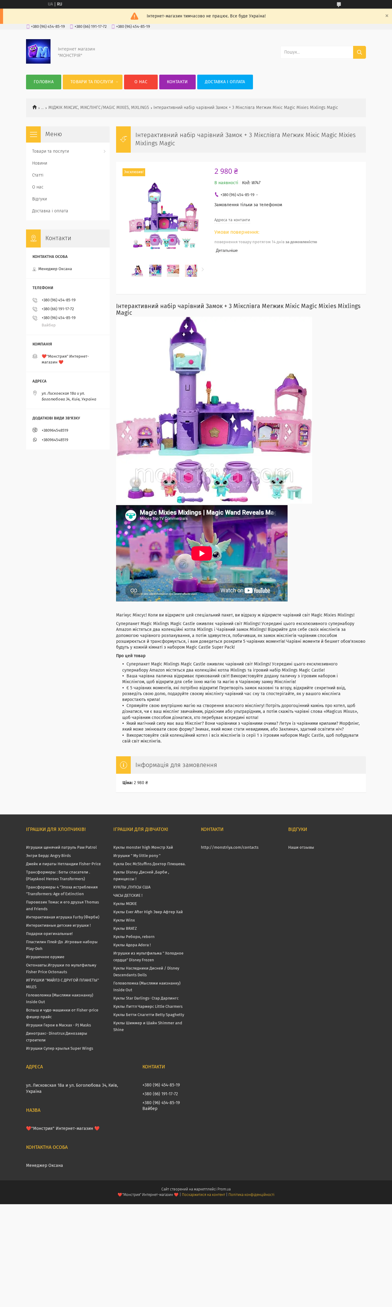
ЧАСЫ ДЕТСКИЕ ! (127, 896)
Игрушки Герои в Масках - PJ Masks (58, 1025)
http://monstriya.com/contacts (229, 848)
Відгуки (39, 199)
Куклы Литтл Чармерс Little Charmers (148, 1007)
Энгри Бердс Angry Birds (48, 856)
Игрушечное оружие (45, 957)
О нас (140, 82)
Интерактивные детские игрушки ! (58, 926)
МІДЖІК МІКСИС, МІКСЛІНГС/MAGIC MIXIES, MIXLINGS (98, 108)
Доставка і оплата (225, 82)
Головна (44, 82)
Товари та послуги (91, 82)
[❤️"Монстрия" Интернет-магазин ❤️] (38, 62)
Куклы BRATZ (125, 929)
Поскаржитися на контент (203, 1195)
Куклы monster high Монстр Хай (143, 848)
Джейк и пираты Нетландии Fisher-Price (63, 864)
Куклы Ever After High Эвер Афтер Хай (148, 912)
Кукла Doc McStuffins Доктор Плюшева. (149, 864)
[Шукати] (359, 52)
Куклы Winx (124, 920)
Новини (39, 163)
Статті (37, 175)
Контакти (177, 82)
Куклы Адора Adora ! (132, 945)
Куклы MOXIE (125, 904)
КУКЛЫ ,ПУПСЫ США (131, 887)
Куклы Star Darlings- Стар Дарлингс (146, 998)
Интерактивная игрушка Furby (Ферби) (62, 917)
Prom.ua (224, 1189)
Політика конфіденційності (251, 1195)
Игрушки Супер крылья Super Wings (59, 1049)
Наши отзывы (301, 848)
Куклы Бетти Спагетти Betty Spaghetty (148, 1015)
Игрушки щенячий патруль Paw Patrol (61, 848)
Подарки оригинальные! (49, 934)
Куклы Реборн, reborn (134, 937)
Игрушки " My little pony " (136, 856)
